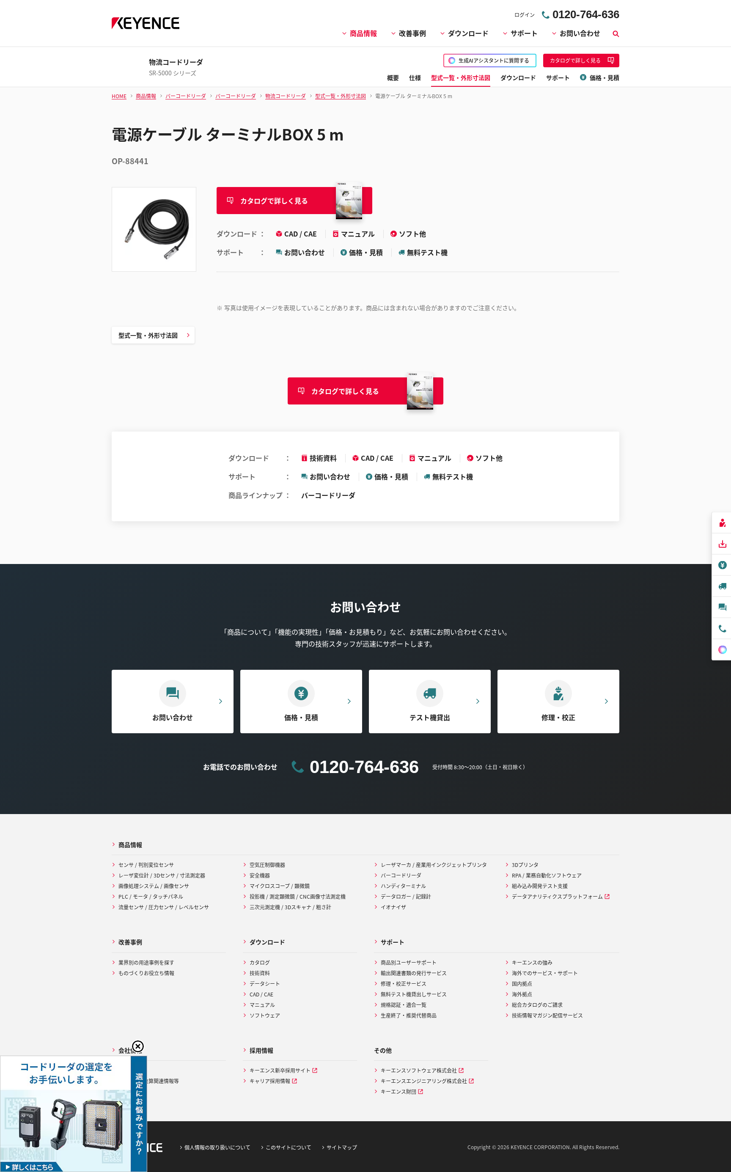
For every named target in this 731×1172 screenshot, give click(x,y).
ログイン (524, 14)
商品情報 (363, 33)
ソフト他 (412, 233)
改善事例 (412, 33)
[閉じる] (138, 1046)
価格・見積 (366, 252)
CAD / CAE (301, 233)
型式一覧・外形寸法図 (148, 335)
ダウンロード (468, 33)
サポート (524, 33)
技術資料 (323, 458)
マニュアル (358, 233)
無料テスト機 (427, 252)
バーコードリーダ (328, 495)
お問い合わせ (580, 33)
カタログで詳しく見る (274, 200)
